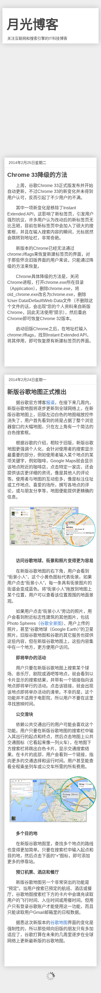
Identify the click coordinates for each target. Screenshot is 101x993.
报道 (50, 402)
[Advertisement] (50, 96)
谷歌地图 (59, 922)
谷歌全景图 (51, 623)
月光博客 (32, 24)
